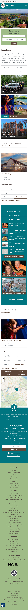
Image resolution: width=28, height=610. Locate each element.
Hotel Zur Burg (6, 174)
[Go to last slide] (21, 150)
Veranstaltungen (21, 374)
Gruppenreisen (14, 506)
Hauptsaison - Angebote (14, 525)
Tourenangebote (14, 533)
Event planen (14, 502)
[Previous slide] (4, 18)
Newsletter (14, 604)
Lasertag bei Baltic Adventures (11, 340)
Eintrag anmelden (14, 591)
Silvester (14, 508)
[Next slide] (25, 150)
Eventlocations (14, 504)
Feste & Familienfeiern (14, 523)
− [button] (3, 381)
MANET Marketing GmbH (16, 419)
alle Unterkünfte (6, 146)
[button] (10, 5)
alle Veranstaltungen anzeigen (14, 256)
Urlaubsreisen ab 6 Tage (14, 495)
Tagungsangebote (14, 510)
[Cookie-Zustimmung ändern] (3, 605)
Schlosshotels (14, 483)
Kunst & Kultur (14, 543)
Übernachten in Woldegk (12, 143)
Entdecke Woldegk (10, 310)
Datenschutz (14, 596)
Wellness (14, 552)
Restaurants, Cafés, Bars (14, 545)
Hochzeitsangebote (14, 527)
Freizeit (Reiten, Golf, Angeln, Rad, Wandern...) (14, 513)
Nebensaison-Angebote (14, 516)
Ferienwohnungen (14, 473)
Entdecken (13, 116)
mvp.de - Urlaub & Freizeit (14, 416)
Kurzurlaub (14, 493)
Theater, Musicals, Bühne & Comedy (14, 560)
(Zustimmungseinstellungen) (14, 598)
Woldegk (15, 1)
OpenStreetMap (18, 406)
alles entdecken (6, 312)
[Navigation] (25, 6)
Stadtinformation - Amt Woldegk (14, 600)
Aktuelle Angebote (16, 299)
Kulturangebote (14, 531)
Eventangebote (14, 520)
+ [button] (3, 379)
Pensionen (14, 481)
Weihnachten (14, 518)
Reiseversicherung (14, 602)
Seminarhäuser (14, 475)
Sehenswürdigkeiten (14, 539)
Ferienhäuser (14, 479)
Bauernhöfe (14, 487)
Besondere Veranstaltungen (14, 550)
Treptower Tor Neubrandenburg (8, 135)
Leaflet (8, 406)
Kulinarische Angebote (14, 529)
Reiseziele (14, 547)
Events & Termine (15, 220)
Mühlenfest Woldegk (10, 92)
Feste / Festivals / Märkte (14, 558)
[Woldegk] (17, 389)
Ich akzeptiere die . (14, 455)
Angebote (7, 374)
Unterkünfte (8, 371)
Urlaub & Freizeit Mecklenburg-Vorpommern (14, 583)
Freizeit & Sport (14, 541)
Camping (14, 477)
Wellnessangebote (14, 497)
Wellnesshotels (14, 485)
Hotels (14, 470)
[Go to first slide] (24, 18)
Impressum (14, 593)
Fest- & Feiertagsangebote (14, 500)
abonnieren (14, 449)
